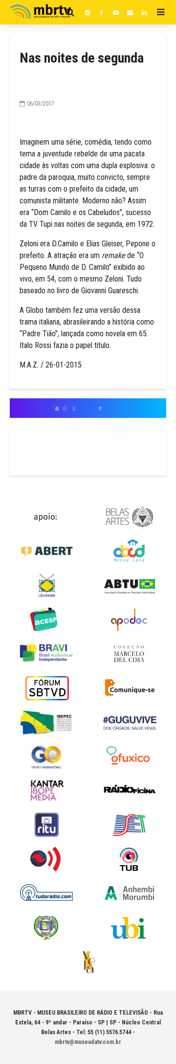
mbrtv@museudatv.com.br (88, 1042)
